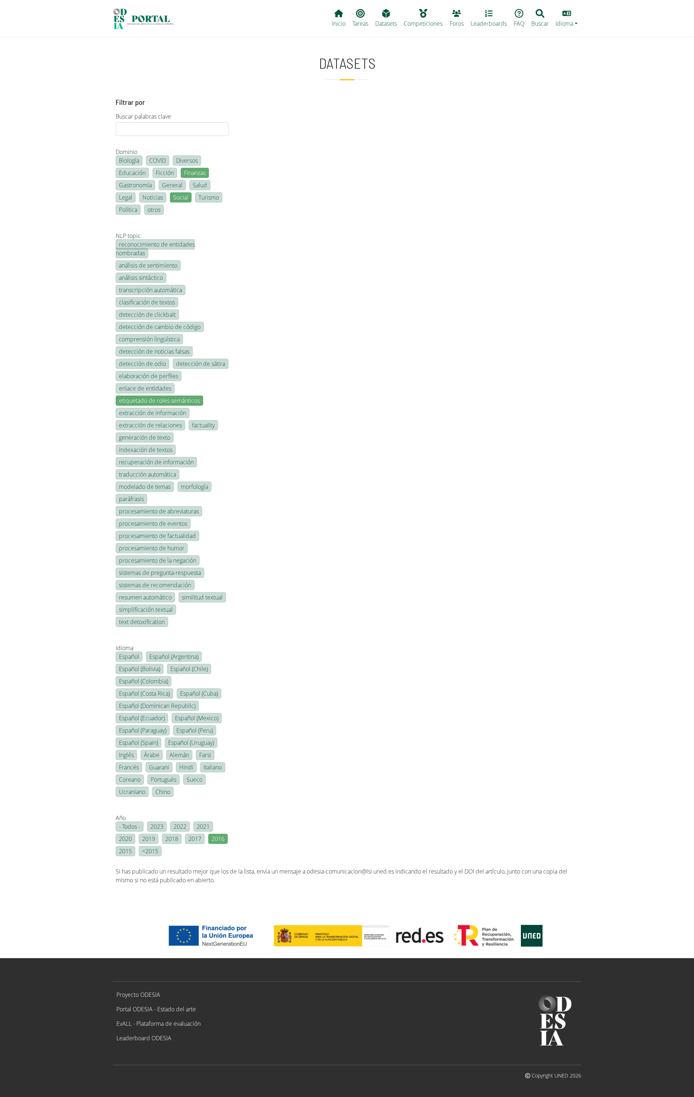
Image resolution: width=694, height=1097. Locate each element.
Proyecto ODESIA (138, 995)
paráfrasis (131, 499)
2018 (171, 839)
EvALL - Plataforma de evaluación (158, 1024)
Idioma (124, 648)
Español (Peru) (194, 730)
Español (129, 657)
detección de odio (142, 364)
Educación (132, 173)
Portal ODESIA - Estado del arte (156, 1009)
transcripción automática (150, 290)
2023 (156, 827)
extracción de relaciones (150, 425)
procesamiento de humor (151, 548)
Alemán (179, 755)
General (172, 185)
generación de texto (144, 437)
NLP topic (128, 236)
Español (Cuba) (199, 693)
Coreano (130, 780)
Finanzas (195, 173)
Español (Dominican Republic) (157, 706)
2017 (194, 839)
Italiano (213, 767)
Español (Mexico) (196, 718)
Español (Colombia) (143, 681)
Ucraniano (132, 792)
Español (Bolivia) (139, 669)
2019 (148, 839)
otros (153, 210)
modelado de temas (145, 487)
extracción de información (152, 413)
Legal (125, 197)
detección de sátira (200, 364)
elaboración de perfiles (148, 376)
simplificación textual (146, 610)
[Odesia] (146, 18)
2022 (180, 827)
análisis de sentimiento (148, 265)
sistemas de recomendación (155, 585)
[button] (566, 18)
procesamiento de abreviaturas (159, 511)
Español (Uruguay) (191, 743)
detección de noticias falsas (154, 351)
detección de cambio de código (160, 327)
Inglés (126, 755)
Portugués (163, 780)
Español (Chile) (189, 669)
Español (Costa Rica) (144, 693)
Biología (129, 161)
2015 (125, 851)
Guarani (159, 767)
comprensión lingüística (149, 339)
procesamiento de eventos (153, 524)
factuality (203, 425)
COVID (157, 161)
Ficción (165, 173)
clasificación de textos (147, 302)
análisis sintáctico (141, 278)
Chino (162, 792)
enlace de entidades (145, 388)
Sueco (194, 780)
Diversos (187, 161)
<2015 (150, 851)
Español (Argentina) (173, 657)
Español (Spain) (138, 743)
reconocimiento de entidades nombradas (155, 248)
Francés (129, 767)
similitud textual (202, 597)
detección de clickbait (147, 315)
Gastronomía (135, 185)
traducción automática (147, 474)
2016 (217, 839)
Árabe (151, 755)
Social (180, 197)
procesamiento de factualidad (157, 536)
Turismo (208, 197)
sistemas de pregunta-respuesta (160, 573)
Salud (200, 185)
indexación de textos (145, 450)
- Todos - (129, 827)
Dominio (126, 152)
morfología (194, 487)
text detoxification (142, 622)
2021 (203, 827)
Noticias (152, 197)
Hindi (186, 767)
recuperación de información (156, 462)
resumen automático (145, 597)
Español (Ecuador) (142, 718)
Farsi (205, 755)
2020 (125, 839)
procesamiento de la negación (157, 560)
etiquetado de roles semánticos (159, 401)
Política (128, 210)
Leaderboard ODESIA (143, 1038)
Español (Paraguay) (142, 730)
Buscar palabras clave (143, 116)
